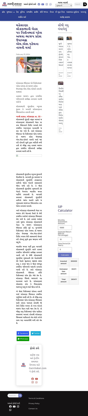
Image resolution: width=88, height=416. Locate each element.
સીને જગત (44, 12)
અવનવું (83, 12)
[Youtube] (42, 4)
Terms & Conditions (36, 398)
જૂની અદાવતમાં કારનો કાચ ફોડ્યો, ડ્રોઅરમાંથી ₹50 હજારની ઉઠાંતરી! (62, 55)
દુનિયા (22, 12)
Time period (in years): (64, 244)
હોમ (3, 12)
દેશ (17, 12)
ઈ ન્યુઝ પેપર (60, 12)
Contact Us (33, 409)
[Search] (85, 4)
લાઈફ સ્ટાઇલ (65, 17)
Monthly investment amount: (62, 221)
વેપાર (52, 12)
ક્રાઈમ (36, 12)
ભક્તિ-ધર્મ (22, 17)
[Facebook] (39, 4)
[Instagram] (46, 4)
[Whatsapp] (50, 4)
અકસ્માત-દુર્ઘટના (72, 12)
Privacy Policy (34, 403)
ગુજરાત (9, 12)
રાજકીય (29, 12)
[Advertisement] (65, 168)
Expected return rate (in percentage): (64, 233)
